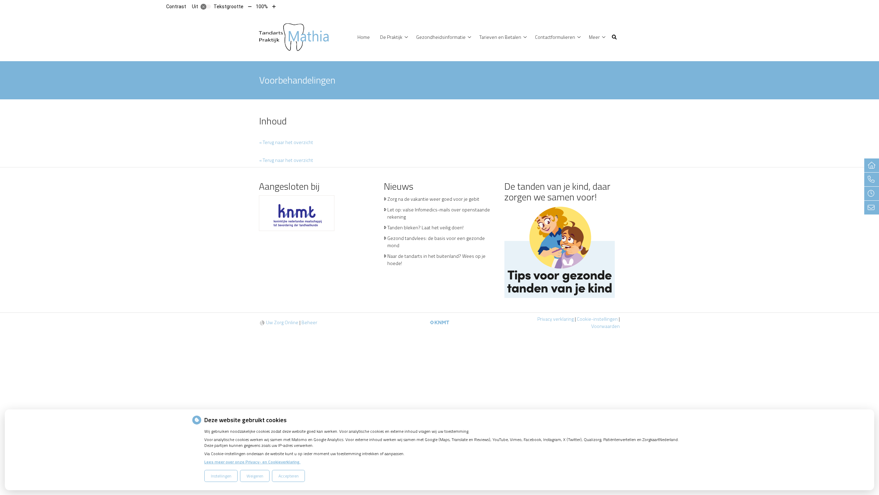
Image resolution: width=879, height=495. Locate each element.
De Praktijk (391, 37)
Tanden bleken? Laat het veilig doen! (425, 227)
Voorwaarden (605, 326)
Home (363, 37)
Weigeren (255, 476)
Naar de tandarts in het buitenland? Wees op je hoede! (436, 259)
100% (262, 6)
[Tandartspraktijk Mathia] (294, 36)
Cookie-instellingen (597, 318)
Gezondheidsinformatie (441, 37)
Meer (594, 37)
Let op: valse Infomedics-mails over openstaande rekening (438, 213)
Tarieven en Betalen (500, 37)
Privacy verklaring (555, 318)
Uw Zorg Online (282, 322)
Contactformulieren (555, 37)
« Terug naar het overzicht (286, 142)
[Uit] (206, 6)
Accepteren (288, 476)
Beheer (309, 322)
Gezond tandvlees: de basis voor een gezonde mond (436, 241)
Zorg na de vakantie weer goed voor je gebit (433, 198)
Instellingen (221, 476)
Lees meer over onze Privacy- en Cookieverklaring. (252, 462)
